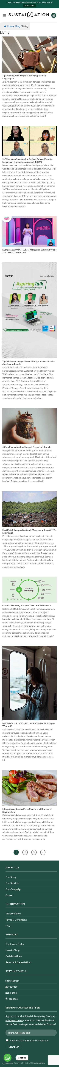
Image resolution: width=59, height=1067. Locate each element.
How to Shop (13, 950)
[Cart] (53, 15)
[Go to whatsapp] (7, 1058)
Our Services (12, 882)
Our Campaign (13, 889)
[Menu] (4, 15)
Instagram (13, 980)
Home (10, 26)
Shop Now (29, 6)
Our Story (11, 876)
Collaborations (14, 956)
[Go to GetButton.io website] (8, 1064)
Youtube (12, 986)
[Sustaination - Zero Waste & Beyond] (28, 14)
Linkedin (12, 992)
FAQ (8, 925)
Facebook (12, 998)
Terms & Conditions (16, 919)
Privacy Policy (13, 913)
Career (9, 895)
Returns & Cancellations (19, 962)
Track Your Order (15, 943)
